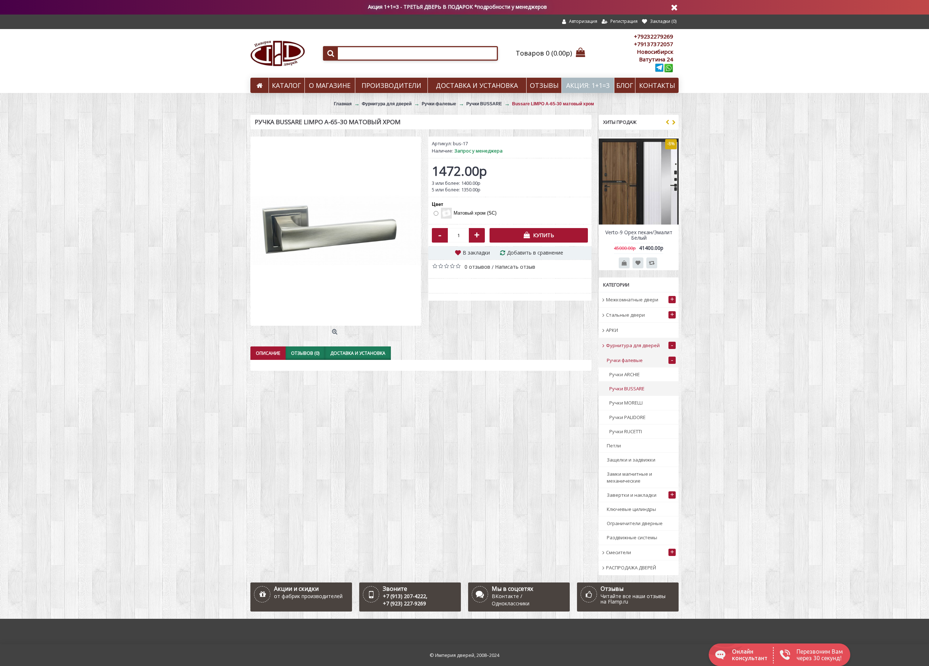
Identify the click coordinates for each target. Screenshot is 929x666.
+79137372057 (653, 44)
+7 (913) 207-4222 (404, 596)
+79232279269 (653, 36)
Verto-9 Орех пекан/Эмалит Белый (638, 235)
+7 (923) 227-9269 (404, 603)
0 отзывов (477, 266)
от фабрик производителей (308, 596)
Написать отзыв (515, 266)
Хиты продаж (620, 122)
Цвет (437, 204)
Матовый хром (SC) (475, 213)
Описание (268, 353)
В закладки (476, 252)
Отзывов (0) (305, 353)
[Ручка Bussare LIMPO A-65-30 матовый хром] (335, 231)
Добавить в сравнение (535, 252)
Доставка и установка (357, 353)
